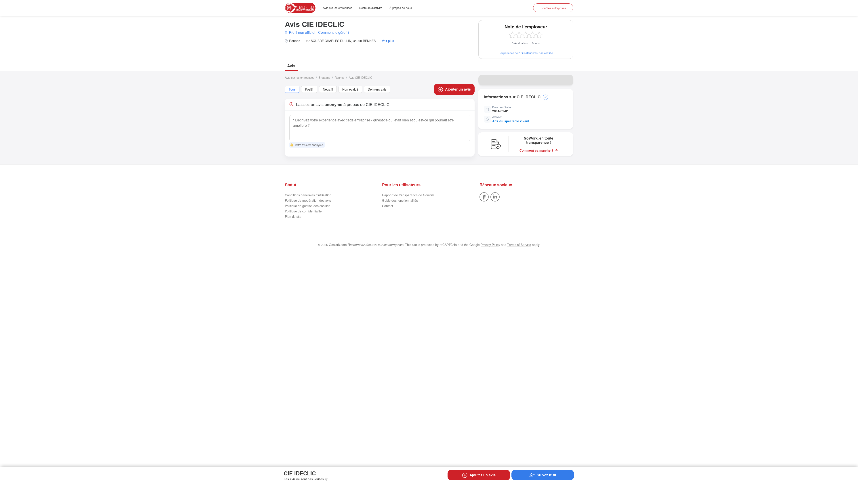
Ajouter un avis (458, 89)
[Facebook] (484, 196)
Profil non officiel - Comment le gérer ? (319, 32)
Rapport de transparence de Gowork (408, 195)
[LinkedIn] (495, 196)
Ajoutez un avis (482, 474)
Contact (387, 205)
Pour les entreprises (553, 8)
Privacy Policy (490, 244)
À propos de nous (400, 8)
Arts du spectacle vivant (510, 121)
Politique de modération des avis (308, 200)
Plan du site (293, 216)
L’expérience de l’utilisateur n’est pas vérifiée (526, 53)
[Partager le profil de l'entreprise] (567, 80)
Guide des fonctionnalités (400, 200)
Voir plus (388, 41)
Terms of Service (519, 244)
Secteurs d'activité (370, 8)
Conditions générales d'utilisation (308, 195)
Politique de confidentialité (303, 211)
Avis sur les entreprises (337, 8)
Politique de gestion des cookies (307, 205)
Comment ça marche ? (536, 150)
